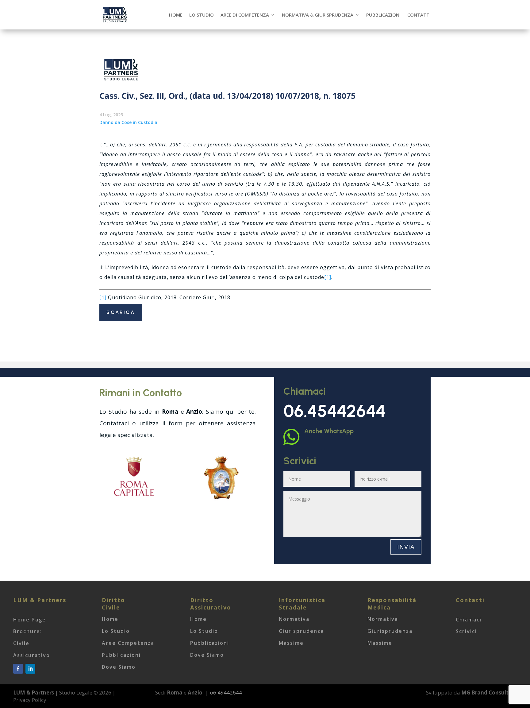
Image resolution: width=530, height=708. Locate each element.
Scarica (120, 312)
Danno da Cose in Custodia (128, 122)
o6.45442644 (226, 692)
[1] (327, 277)
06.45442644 (334, 411)
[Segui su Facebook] (18, 669)
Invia (406, 547)
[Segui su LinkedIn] (30, 669)
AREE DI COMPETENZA (245, 15)
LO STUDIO (201, 15)
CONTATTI (419, 15)
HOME (175, 15)
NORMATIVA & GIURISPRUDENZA (317, 15)
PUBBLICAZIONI (383, 15)
